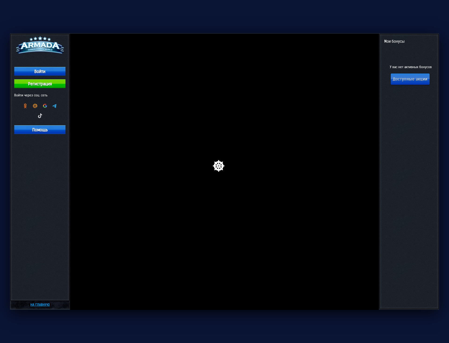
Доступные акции (410, 79)
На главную (40, 305)
